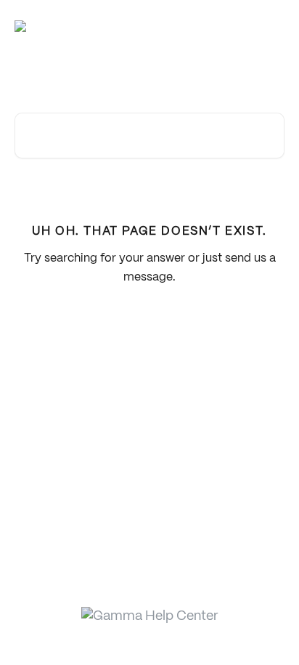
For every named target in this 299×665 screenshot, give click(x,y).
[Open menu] (271, 26)
